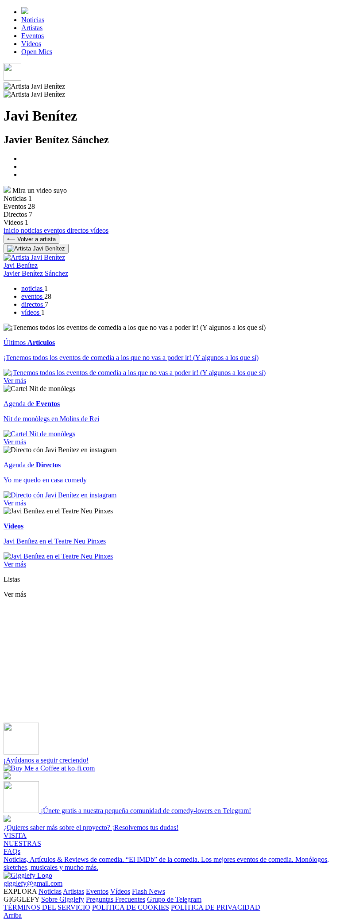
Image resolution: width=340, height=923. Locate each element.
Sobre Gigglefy (62, 899)
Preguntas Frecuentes (115, 899)
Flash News (148, 891)
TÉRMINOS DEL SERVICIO (47, 907)
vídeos (99, 230)
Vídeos (31, 43)
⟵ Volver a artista (31, 239)
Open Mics (36, 51)
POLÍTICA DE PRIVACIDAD (215, 907)
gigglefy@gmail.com (33, 883)
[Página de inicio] (24, 12)
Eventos (32, 35)
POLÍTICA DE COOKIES (130, 907)
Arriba (13, 915)
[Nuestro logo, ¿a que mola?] (28, 875)
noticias (32, 230)
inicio (12, 230)
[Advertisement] (170, 660)
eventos (55, 230)
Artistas (31, 27)
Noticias (32, 19)
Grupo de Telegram (174, 899)
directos (78, 230)
